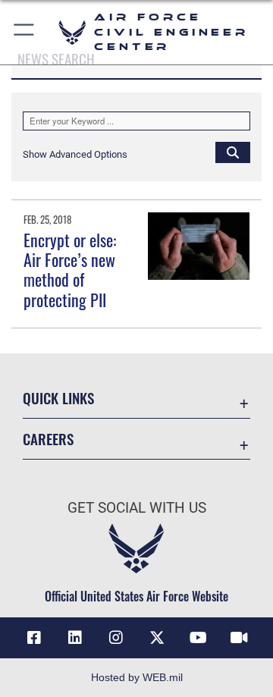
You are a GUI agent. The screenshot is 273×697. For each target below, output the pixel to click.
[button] (24, 32)
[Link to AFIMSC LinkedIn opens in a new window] (75, 637)
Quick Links (58, 398)
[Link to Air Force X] (157, 637)
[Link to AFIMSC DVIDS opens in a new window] (239, 637)
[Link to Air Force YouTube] (198, 637)
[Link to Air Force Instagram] (116, 637)
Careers (48, 439)
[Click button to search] (232, 152)
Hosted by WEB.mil (137, 677)
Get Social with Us (136, 507)
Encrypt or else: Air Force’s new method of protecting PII (70, 270)
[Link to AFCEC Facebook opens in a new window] (34, 637)
